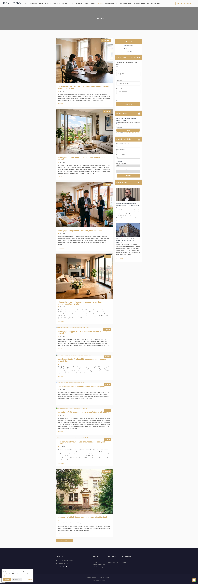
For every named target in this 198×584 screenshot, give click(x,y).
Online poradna (125, 3)
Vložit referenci (77, 3)
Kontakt (93, 3)
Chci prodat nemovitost (185, 3)
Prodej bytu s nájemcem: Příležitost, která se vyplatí (80, 231)
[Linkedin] (63, 566)
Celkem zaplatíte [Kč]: (121, 169)
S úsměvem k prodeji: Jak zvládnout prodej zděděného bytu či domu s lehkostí (83, 87)
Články (100, 3)
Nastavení (29, 579)
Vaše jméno (119, 71)
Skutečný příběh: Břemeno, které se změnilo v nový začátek (83, 412)
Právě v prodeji (44, 3)
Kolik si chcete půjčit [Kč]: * (122, 143)
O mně (86, 3)
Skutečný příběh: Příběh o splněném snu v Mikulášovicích (82, 517)
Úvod (25, 3)
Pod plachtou (155, 3)
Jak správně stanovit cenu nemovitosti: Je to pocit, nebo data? (82, 443)
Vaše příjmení (119, 80)
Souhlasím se (121, 132)
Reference (56, 3)
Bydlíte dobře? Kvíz (111, 3)
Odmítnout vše (16, 579)
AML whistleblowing (98, 567)
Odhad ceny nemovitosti (141, 3)
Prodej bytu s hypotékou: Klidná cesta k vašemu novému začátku (82, 332)
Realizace (65, 3)
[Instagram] (60, 566)
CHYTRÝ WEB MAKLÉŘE (104, 577)
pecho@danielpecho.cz (68, 560)
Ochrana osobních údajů (99, 564)
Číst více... (61, 103)
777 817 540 (65, 563)
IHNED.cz (122, 258)
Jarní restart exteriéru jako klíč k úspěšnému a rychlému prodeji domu (82, 360)
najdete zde (6, 575)
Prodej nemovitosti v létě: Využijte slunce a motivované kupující (81, 158)
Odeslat (128, 130)
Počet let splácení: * (121, 149)
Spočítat (128, 175)
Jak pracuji (33, 3)
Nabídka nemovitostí (113, 562)
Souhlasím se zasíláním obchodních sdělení (127, 97)
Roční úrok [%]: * (120, 154)
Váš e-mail (119, 88)
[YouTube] (66, 566)
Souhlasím (7, 579)
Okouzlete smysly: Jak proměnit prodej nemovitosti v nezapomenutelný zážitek (80, 303)
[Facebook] (57, 566)
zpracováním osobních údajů (132, 132)
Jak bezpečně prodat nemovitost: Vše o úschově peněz (81, 387)
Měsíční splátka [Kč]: (121, 163)
